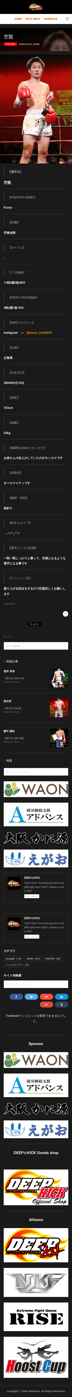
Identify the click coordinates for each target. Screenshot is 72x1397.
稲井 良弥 (9, 671)
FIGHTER (10, 44)
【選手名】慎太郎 (12, 708)
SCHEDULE (50, 18)
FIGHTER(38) (9, 604)
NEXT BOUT (33, 18)
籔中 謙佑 (9, 731)
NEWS (33, 958)
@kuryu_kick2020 (39, 332)
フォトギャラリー (17, 964)
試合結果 (13, 958)
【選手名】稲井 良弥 (14, 678)
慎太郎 (7, 701)
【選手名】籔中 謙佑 (14, 738)
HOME (18, 18)
